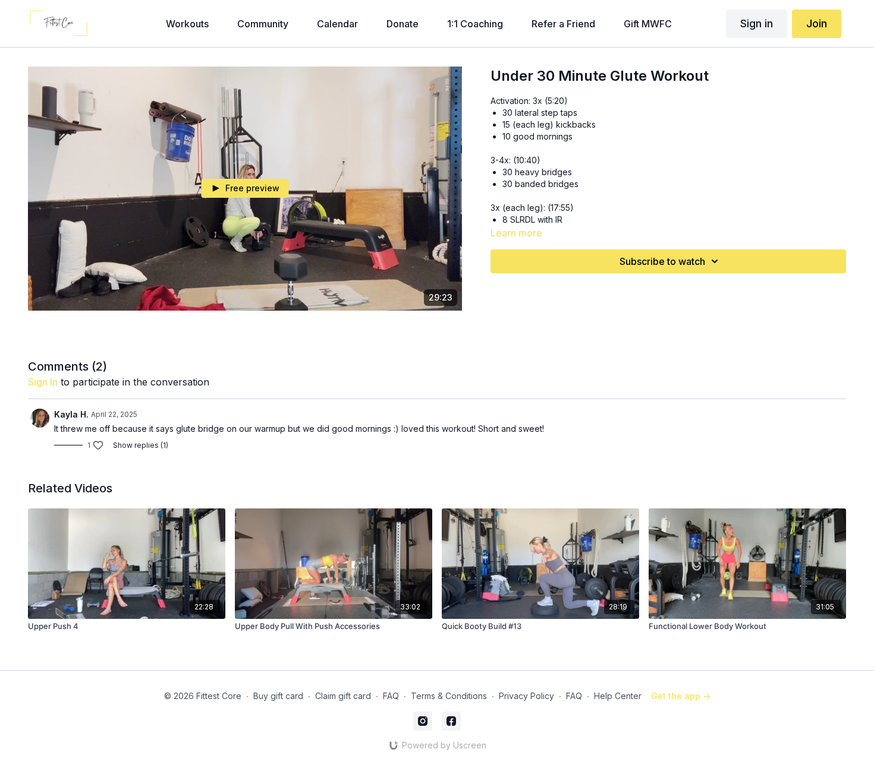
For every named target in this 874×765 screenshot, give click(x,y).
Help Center (618, 696)
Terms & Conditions (449, 696)
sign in (43, 382)
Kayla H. (71, 414)
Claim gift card (343, 696)
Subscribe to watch (662, 261)
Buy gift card (278, 696)
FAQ (391, 696)
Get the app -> (680, 696)
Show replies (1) (140, 445)
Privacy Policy (526, 696)
